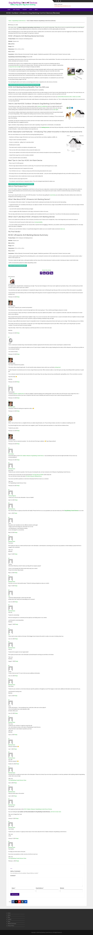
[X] (16, 901)
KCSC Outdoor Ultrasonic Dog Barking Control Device (31, 455)
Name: (13, 888)
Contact (9, 919)
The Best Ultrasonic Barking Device (34, 476)
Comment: (13, 875)
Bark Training (16, 9)
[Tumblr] (22, 901)
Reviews (25, 9)
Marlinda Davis (11, 406)
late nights (56, 109)
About (36, 9)
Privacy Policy (11, 925)
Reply (18, 296)
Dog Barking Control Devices (18, 20)
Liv (9, 634)
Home (9, 9)
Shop (9, 921)
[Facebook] (56, 1)
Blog (30, 9)
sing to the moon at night (14, 66)
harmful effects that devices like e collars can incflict (69, 96)
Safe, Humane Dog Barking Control (16, 6)
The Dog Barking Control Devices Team (17, 780)
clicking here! (58, 367)
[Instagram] (60, 1)
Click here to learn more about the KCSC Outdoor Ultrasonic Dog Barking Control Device (24, 84)
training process (45, 127)
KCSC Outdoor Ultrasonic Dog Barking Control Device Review (38, 809)
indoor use (62, 228)
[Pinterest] (19, 901)
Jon (9, 596)
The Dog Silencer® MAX (37, 474)
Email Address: (40, 888)
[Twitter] (58, 1)
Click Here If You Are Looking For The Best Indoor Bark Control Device (21, 184)
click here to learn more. (56, 811)
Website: (62, 888)
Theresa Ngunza (12, 495)
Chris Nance (11, 454)
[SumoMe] (25, 901)
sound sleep (52, 195)
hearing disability (38, 222)
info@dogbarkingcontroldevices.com (62, 6)
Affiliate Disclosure (12, 923)
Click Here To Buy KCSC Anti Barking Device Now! (17, 265)
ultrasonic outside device (18, 393)
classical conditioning (42, 106)
